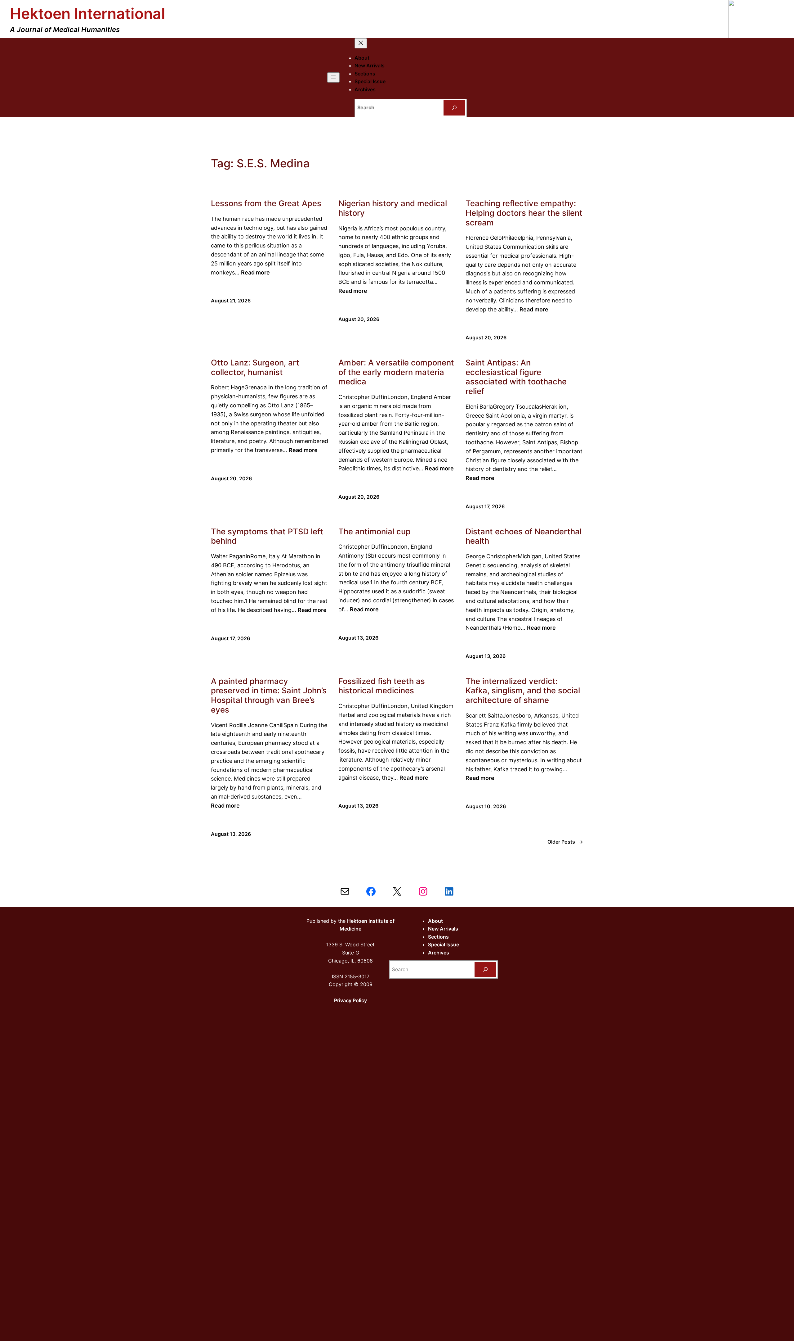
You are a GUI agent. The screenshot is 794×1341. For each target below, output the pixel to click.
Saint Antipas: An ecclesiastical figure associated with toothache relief (516, 377)
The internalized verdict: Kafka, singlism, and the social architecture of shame (523, 691)
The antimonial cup (374, 531)
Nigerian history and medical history (392, 208)
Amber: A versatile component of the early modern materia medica (396, 372)
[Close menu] (361, 43)
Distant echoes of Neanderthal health (524, 536)
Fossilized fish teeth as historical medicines (381, 686)
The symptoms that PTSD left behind (267, 536)
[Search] (455, 108)
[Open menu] (333, 77)
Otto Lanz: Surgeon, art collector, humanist (255, 367)
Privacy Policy (350, 1000)
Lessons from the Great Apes (266, 203)
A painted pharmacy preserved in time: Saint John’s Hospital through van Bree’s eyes (269, 695)
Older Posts (565, 842)
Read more (255, 272)
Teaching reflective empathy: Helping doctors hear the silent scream (524, 213)
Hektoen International (87, 13)
